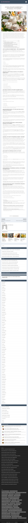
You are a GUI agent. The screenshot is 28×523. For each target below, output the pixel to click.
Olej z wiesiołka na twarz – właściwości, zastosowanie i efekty (23, 239)
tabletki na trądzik (4, 510)
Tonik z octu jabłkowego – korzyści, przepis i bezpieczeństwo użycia (9, 477)
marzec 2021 (3, 342)
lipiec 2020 (3, 352)
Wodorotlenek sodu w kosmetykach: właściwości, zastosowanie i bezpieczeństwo (13, 205)
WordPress (16, 522)
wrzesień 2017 (3, 394)
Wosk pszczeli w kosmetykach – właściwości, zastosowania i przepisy (10, 270)
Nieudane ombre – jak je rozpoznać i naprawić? (7, 251)
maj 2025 (3, 307)
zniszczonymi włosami (15, 148)
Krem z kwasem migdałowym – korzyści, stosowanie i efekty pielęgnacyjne (11, 249)
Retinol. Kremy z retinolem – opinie (7, 202)
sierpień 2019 (3, 362)
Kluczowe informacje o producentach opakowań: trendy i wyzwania (9, 462)
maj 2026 (3, 287)
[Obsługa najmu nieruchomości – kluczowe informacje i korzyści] (11, 235)
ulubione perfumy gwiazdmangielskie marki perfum (15, 510)
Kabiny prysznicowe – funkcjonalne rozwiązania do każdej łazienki (10, 265)
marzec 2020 (3, 359)
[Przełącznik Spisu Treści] (18, 41)
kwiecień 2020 (3, 357)
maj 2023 (3, 325)
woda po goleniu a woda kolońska (6, 516)
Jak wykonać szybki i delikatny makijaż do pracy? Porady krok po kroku (9, 482)
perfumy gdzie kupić (10, 504)
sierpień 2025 (3, 302)
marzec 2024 (3, 317)
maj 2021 (3, 339)
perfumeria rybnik (4, 504)
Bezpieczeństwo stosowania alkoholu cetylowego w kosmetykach (10, 46)
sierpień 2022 (3, 332)
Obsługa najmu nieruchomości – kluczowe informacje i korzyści (11, 239)
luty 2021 (3, 344)
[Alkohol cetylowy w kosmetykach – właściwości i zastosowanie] (14, 21)
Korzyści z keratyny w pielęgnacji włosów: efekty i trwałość (11, 428)
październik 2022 (4, 330)
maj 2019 (3, 367)
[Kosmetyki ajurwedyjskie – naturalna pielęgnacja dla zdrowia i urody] (5, 235)
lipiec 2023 (3, 322)
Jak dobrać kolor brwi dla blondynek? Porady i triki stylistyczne (9, 263)
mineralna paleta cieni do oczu (6, 501)
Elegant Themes (8, 522)
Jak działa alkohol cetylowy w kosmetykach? (8, 43)
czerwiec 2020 (3, 354)
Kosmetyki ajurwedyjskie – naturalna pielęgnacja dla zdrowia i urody (4, 239)
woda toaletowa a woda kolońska (16, 516)
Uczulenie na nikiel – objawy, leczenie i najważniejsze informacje (9, 467)
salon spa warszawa (16, 507)
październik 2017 (4, 392)
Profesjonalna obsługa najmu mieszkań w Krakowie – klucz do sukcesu (9, 479)
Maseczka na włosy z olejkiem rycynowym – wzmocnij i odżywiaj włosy (10, 256)
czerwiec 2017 (3, 399)
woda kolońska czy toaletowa (6, 513)
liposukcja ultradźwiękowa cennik (14, 498)
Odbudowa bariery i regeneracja (6, 408)
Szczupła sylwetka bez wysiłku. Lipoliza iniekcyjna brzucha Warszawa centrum (10, 472)
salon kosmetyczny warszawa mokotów (7, 507)
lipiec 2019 (3, 364)
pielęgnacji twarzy (16, 136)
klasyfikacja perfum (4, 495)
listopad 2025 (3, 297)
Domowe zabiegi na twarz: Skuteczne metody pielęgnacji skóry (9, 260)
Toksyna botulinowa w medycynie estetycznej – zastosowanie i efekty (10, 268)
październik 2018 (4, 379)
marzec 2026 (3, 290)
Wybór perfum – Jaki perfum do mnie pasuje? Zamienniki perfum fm (12, 434)
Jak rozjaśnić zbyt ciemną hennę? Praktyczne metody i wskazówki (9, 474)
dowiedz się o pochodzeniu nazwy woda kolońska (8, 492)
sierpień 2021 (3, 335)
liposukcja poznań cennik (5, 498)
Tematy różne (3, 418)
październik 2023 (4, 320)
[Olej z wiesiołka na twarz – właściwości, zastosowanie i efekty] (23, 235)
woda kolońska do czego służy (15, 513)
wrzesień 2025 (3, 300)
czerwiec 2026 (3, 285)
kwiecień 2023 (3, 327)
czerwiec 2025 (3, 305)
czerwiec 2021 (3, 337)
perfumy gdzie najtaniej (17, 504)
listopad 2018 (3, 377)
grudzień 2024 (3, 312)
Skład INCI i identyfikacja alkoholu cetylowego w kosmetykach (10, 42)
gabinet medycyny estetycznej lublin (21, 492)
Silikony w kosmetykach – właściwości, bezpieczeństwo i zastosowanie (12, 431)
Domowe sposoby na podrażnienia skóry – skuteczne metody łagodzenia (10, 465)
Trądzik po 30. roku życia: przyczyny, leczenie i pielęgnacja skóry (9, 457)
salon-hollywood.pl (11, 9)
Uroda (17, 9)
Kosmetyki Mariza (5, 200)
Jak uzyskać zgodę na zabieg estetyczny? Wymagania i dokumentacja (10, 254)
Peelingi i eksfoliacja (4, 410)
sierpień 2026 (3, 282)
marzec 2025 (3, 310)
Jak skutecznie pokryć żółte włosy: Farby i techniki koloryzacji (8, 452)
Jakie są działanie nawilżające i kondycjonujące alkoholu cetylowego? (11, 44)
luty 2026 (3, 292)
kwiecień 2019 (3, 369)
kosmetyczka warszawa (17, 495)
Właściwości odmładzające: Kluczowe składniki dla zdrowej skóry (9, 484)
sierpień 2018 (3, 382)
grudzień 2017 (3, 389)
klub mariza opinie (10, 495)
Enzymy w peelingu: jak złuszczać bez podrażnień (10, 439)
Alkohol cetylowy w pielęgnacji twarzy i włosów (8, 45)
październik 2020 (4, 349)
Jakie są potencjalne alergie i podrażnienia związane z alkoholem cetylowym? (12, 47)
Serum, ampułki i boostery (5, 413)
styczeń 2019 (3, 374)
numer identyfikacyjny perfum (15, 501)
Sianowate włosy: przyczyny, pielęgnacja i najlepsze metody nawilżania (9, 460)
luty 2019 (3, 372)
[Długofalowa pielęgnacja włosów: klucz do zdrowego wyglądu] (17, 235)
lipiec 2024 (3, 315)
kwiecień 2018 (3, 384)
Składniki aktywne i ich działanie (6, 415)
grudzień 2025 (3, 295)
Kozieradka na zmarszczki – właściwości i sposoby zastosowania (12, 442)
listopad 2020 (3, 347)
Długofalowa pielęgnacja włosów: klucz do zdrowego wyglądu (16, 239)
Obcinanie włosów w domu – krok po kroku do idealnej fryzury (8, 450)
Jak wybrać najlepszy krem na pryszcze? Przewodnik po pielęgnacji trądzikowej (10, 455)
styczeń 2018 (3, 387)
